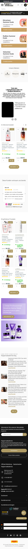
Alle (13, 411)
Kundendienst (14, 450)
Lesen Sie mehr (11, 368)
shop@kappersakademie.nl (10, 486)
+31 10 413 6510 (8, 481)
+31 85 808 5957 (8, 477)
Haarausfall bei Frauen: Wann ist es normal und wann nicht (17, 385)
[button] (8, 109)
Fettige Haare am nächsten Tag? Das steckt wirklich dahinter (16, 371)
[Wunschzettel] (21, 5)
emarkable (21, 546)
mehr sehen (13, 166)
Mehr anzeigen (20, 518)
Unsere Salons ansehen (14, 455)
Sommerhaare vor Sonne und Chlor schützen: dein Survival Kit (17, 397)
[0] (25, 5)
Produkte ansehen (7, 29)
